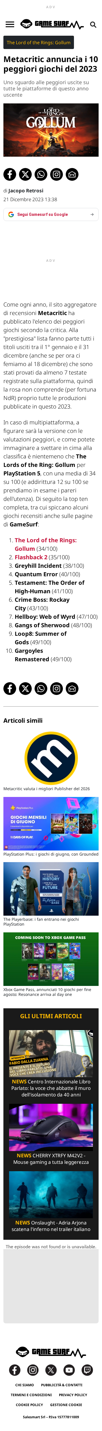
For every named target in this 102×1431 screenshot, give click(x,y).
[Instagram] (35, 1369)
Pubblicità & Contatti (61, 1385)
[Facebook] (17, 1369)
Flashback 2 (31, 557)
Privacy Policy (73, 1394)
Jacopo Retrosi (25, 190)
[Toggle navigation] (10, 24)
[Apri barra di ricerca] (93, 24)
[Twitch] (87, 1369)
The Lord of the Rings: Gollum (39, 42)
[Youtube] (71, 1369)
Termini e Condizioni (31, 1394)
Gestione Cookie (66, 1404)
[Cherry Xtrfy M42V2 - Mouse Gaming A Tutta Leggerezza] (51, 1127)
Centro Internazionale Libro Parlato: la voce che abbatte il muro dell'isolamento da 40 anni (51, 1088)
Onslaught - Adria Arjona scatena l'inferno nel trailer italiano (51, 1225)
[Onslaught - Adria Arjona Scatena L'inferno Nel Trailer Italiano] (51, 1194)
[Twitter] (53, 1369)
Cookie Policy (29, 1404)
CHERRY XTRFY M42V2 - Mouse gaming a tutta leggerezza (51, 1158)
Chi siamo (24, 1385)
